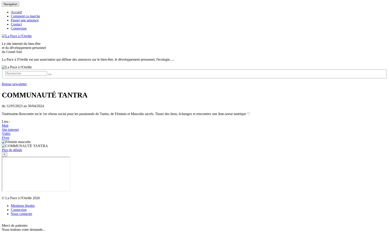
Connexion (19, 28)
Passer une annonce (25, 20)
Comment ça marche (25, 16)
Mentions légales (23, 206)
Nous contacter (21, 214)
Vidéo (6, 134)
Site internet (10, 130)
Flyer (5, 138)
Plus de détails (12, 150)
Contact (16, 24)
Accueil (16, 12)
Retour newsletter (14, 84)
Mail (5, 125)
